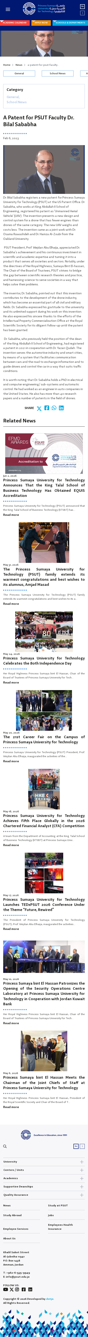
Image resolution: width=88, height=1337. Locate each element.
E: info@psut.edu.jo (16, 1277)
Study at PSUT (58, 1206)
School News (58, 73)
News (19, 65)
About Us (9, 1239)
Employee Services (15, 1229)
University (10, 1162)
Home (6, 65)
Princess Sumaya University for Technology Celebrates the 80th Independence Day (44, 661)
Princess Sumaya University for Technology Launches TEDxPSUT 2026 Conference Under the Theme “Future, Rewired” (44, 905)
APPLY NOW (41, 22)
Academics (10, 1178)
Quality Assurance (15, 1195)
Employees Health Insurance (60, 1227)
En (82, 6)
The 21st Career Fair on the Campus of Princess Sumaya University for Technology (44, 739)
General (19, 73)
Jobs (51, 1215)
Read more (11, 515)
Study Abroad (12, 1215)
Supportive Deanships (18, 1187)
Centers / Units (13, 1170)
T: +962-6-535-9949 (16, 1273)
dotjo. (50, 1299)
